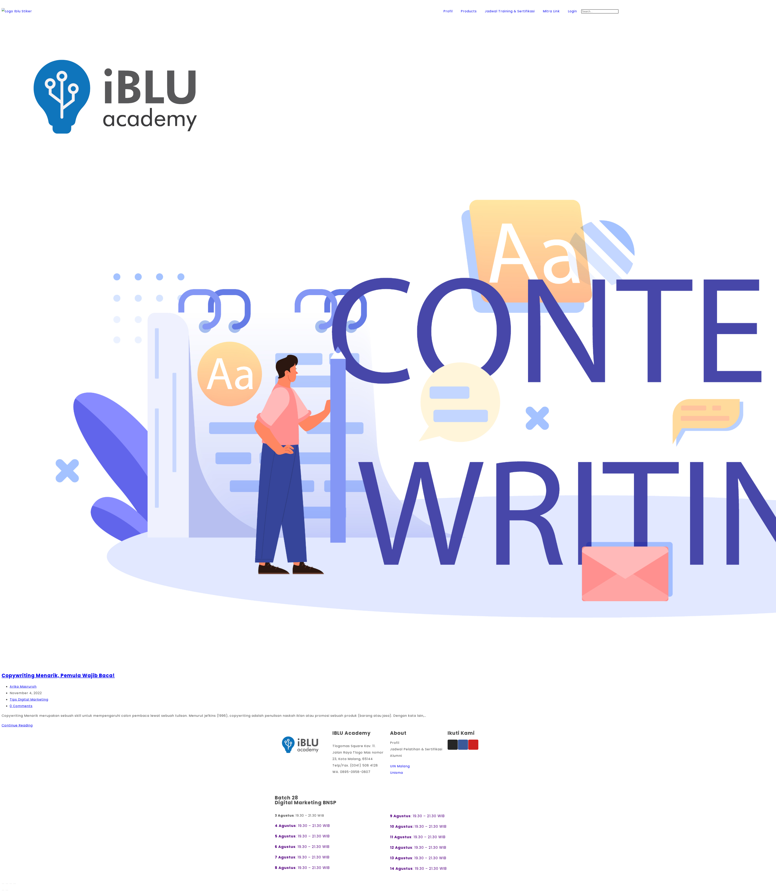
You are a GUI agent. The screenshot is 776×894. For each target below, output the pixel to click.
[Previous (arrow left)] (3, 890)
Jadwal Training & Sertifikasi (510, 11)
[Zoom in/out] (3, 883)
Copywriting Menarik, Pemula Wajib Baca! (58, 675)
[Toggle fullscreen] (6, 883)
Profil (448, 11)
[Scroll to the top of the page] (4, 786)
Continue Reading (18, 725)
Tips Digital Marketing (29, 699)
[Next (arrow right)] (6, 890)
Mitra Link (551, 11)
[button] (677, 5)
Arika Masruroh (23, 686)
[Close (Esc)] (14, 883)
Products (469, 11)
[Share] (10, 883)
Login (572, 11)
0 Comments (21, 706)
